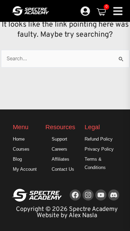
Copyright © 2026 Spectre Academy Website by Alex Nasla (67, 212)
